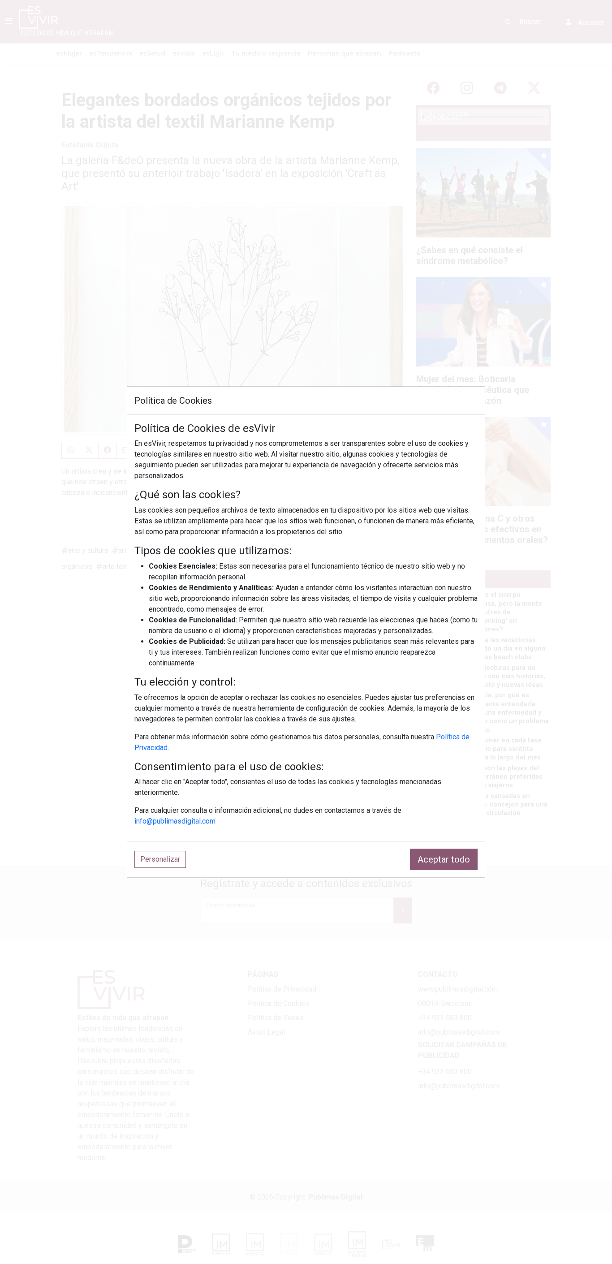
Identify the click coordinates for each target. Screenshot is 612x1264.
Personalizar (160, 859)
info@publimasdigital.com (174, 821)
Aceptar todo (444, 859)
